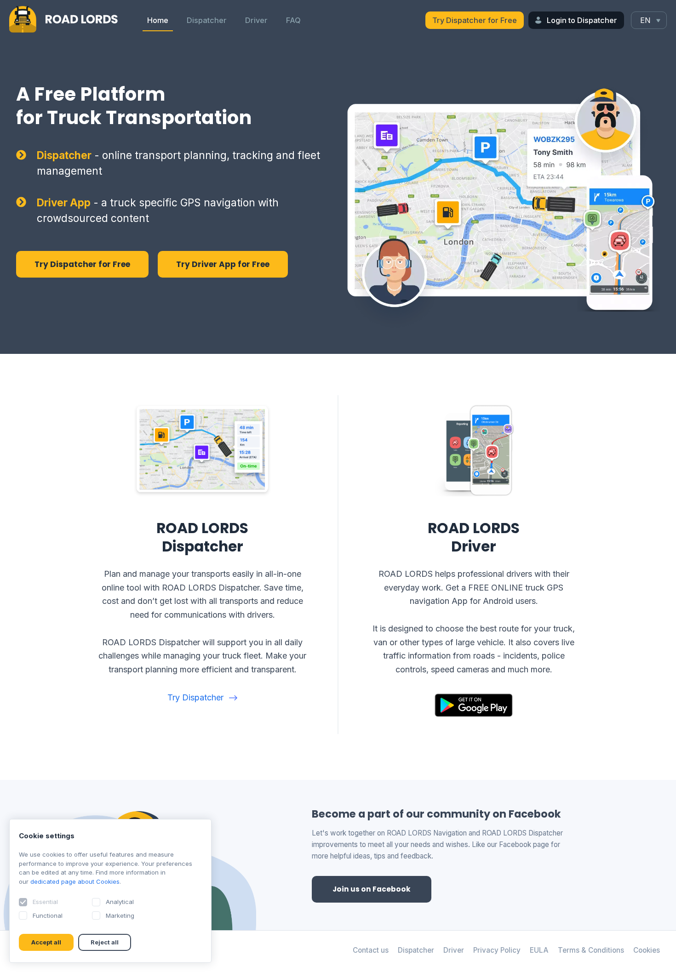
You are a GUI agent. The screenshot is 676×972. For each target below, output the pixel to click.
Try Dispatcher (195, 697)
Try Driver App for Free (222, 264)
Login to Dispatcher (582, 20)
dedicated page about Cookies (75, 881)
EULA (539, 950)
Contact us (371, 950)
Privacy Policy (497, 950)
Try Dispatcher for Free (474, 20)
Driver (256, 20)
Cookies (646, 950)
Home (157, 20)
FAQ (293, 20)
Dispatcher (207, 20)
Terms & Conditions (591, 950)
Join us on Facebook (371, 889)
